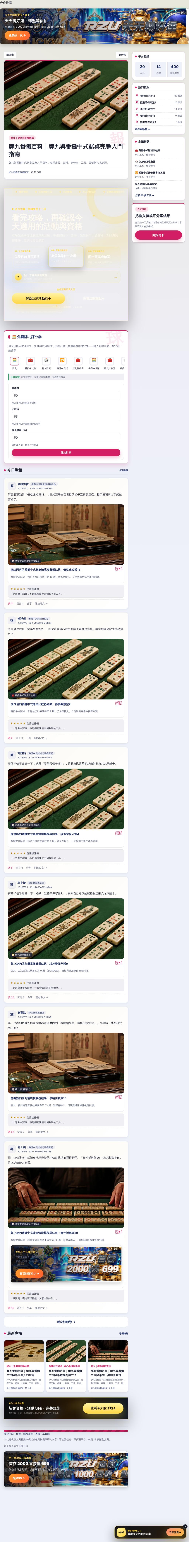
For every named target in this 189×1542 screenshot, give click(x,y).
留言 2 (20, 603)
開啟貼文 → (41, 603)
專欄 (37, 1433)
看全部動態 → (66, 1322)
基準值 (15, 388)
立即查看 (175, 1532)
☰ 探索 (10, 54)
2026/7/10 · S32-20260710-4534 (35, 488)
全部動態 (123, 470)
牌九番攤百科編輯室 (19, 172)
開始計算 (66, 452)
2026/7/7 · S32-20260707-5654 (34, 1017)
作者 (18, 1433)
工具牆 (46, 1433)
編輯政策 (28, 1433)
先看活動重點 (94, 298)
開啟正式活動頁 (38, 298)
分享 (29, 603)
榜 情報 (122, 54)
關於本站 (9, 1433)
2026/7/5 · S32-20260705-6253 (34, 1151)
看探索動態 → (142, 129)
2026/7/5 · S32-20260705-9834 (34, 623)
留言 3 (19, 737)
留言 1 (20, 1307)
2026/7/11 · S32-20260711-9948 (35, 887)
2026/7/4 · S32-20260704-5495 (35, 757)
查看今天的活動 (103, 1408)
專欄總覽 (123, 1333)
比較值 (15, 408)
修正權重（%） (20, 429)
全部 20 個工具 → (144, 195)
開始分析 (158, 235)
